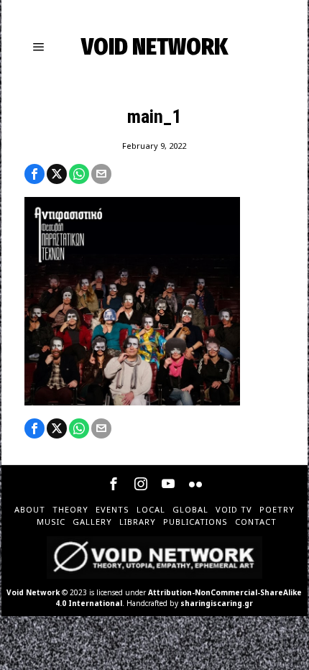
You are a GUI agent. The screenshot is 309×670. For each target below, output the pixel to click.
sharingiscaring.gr (216, 603)
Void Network (33, 592)
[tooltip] (34, 174)
